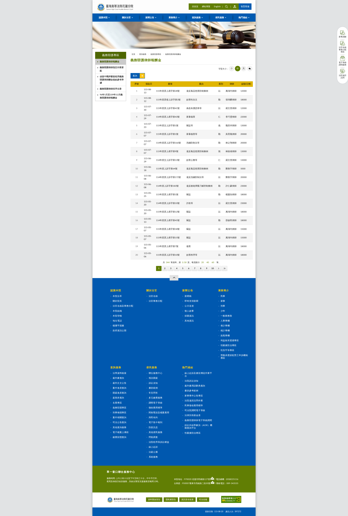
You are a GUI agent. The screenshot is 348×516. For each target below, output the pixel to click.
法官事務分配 (155, 301)
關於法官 (151, 290)
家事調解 (342, 37)
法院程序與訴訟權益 (159, 442)
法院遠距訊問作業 (194, 401)
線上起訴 (153, 447)
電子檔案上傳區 (121, 432)
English (217, 7)
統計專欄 (225, 330)
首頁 (133, 54)
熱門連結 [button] (243, 17)
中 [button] (238, 68)
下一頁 (218, 268)
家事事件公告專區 (194, 396)
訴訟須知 (153, 383)
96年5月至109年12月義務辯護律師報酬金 (111, 96)
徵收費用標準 (155, 408)
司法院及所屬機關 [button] (235, 6)
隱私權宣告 (171, 500)
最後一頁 (224, 268)
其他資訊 (189, 321)
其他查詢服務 (119, 427)
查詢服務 (142, 54)
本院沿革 (117, 296)
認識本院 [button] (103, 17)
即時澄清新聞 (191, 301)
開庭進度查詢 (119, 393)
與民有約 (153, 417)
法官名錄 (153, 296)
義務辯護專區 (155, 54)
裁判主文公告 (119, 383)
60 (213, 262)
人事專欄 (225, 321)
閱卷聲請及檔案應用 (159, 413)
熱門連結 (187, 367)
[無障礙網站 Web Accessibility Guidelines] (231, 500)
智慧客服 (245, 6)
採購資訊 (189, 316)
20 (202, 262)
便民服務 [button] (219, 17)
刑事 (223, 306)
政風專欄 (225, 336)
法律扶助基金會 (193, 415)
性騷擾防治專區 (229, 345)
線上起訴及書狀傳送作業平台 (198, 374)
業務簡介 (223, 290)
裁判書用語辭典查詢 (195, 386)
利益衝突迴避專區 (230, 340)
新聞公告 (187, 290)
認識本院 (115, 290)
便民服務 (151, 367)
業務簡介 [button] (173, 17)
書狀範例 (153, 388)
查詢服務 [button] (196, 17)
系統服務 (153, 457)
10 (212, 268)
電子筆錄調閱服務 (342, 64)
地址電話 (117, 321)
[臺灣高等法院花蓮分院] (115, 7)
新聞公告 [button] (149, 17)
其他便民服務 (155, 432)
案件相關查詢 (119, 417)
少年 (223, 311)
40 (207, 262)
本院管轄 (117, 316)
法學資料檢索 (119, 373)
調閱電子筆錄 (155, 403)
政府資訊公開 (119, 330)
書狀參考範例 (191, 391)
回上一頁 (249, 68)
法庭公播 (153, 452)
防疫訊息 (153, 427)
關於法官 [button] (126, 17)
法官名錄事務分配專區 (342, 50)
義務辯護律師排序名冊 (111, 89)
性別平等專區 (227, 350)
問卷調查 (153, 437)
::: (94, 2)
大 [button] (243, 68)
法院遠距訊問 (342, 77)
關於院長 (117, 301)
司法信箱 (203, 500)
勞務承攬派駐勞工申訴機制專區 (234, 356)
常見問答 (153, 393)
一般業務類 (226, 316)
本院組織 (117, 311)
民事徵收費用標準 (194, 405)
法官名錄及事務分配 (123, 306)
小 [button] (232, 68)
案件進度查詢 (119, 388)
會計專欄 (225, 326)
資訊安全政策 (187, 500)
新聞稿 (188, 296)
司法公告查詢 (119, 422)
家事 (223, 301)
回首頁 (195, 7)
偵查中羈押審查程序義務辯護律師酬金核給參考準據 (112, 80)
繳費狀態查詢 (119, 437)
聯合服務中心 (155, 373)
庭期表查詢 (118, 398)
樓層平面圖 (118, 326)
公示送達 (189, 306)
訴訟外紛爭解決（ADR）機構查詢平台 (198, 426)
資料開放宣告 (154, 500)
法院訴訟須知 (191, 381)
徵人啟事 (189, 311)
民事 (223, 296)
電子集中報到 (155, 422)
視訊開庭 (153, 378)
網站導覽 (206, 7)
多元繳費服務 (155, 398)
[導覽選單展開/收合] (174, 278)
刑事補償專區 (119, 413)
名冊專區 (117, 403)
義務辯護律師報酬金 (109, 62)
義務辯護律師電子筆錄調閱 (198, 420)
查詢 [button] (226, 6)
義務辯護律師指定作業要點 (112, 69)
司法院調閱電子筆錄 (195, 410)
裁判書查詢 (118, 378)
